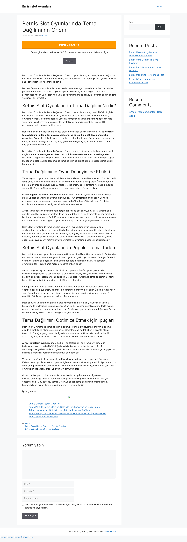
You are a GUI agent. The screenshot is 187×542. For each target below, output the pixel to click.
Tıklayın (69, 61)
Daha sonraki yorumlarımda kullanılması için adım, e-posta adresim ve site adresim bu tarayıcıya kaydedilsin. (69, 506)
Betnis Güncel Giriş (23, 537)
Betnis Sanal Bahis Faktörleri (43, 416)
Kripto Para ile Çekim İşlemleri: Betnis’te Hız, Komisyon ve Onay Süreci (64, 407)
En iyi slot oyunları (36, 6)
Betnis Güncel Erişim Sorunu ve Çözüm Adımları (45, 426)
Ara (131, 22)
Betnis (159, 6)
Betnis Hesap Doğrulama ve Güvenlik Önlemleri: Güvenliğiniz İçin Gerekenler (67, 413)
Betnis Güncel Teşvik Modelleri (44, 403)
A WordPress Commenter (142, 112)
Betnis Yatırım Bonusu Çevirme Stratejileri (42, 429)
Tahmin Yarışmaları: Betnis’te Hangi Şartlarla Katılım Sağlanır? (60, 410)
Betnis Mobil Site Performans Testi (146, 75)
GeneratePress (111, 531)
